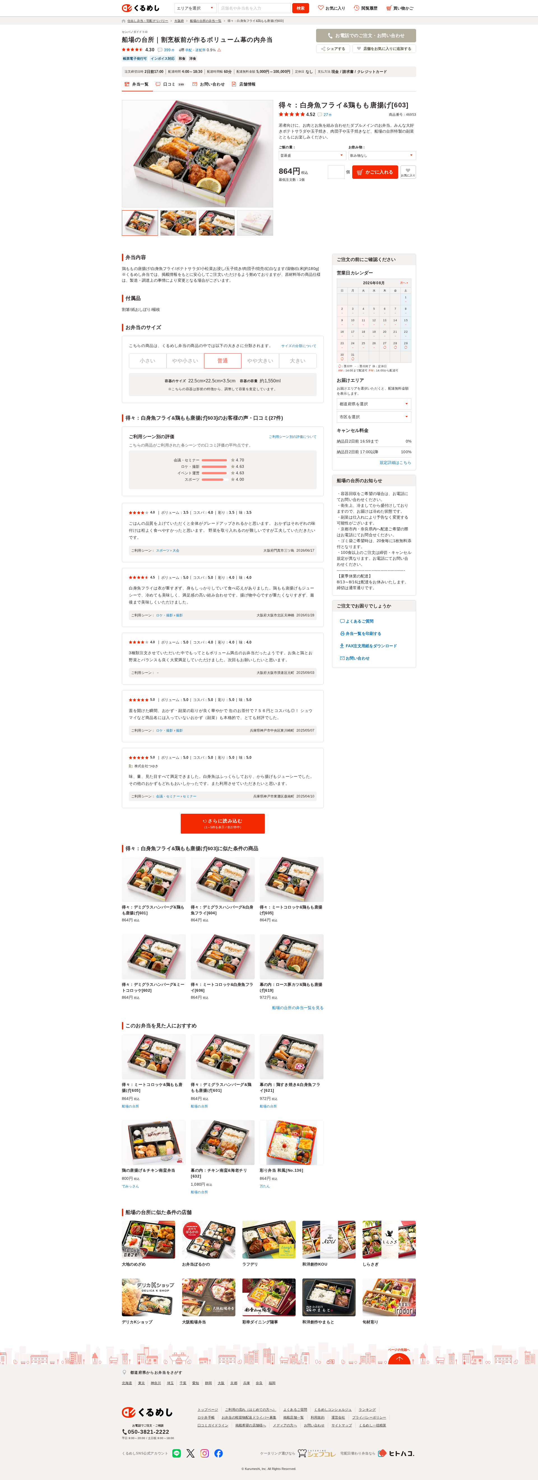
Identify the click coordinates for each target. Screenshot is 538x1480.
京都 (233, 1383)
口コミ (173, 84)
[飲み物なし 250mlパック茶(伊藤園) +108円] (382, 155)
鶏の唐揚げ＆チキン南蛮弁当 (148, 1170)
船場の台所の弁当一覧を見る (298, 1007)
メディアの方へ (285, 1425)
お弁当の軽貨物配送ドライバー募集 (249, 1417)
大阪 (221, 1383)
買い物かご (403, 8)
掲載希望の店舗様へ (250, 1425)
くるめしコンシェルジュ (333, 1410)
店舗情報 (247, 84)
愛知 (195, 1383)
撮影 (179, 615)
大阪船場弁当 (194, 1322)
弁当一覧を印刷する (363, 633)
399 (169, 50)
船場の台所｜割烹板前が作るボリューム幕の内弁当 (197, 39)
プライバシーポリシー (369, 1417)
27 (328, 114)
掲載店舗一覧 (293, 1417)
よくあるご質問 (360, 621)
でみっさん (130, 1186)
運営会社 (338, 1417)
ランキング (367, 1410)
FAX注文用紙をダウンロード (371, 646)
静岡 (208, 1383)
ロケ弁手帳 (206, 1417)
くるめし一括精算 (372, 1425)
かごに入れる (379, 172)
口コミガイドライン (213, 1425)
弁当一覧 (140, 84)
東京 (141, 1383)
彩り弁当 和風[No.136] (281, 1170)
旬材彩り (371, 1322)
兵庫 (246, 1383)
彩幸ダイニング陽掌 (260, 1322)
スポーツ (163, 550)
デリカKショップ (137, 1322)
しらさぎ (371, 1264)
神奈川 (156, 1383)
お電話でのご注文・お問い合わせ (370, 35)
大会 (176, 550)
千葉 (183, 1383)
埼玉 (170, 1383)
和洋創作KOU (314, 1264)
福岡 (272, 1383)
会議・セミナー (168, 796)
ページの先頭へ (399, 1349)
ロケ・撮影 (164, 615)
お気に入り (335, 8)
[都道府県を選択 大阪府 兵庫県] (374, 404)
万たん (265, 1186)
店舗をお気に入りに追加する (387, 49)
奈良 (259, 1383)
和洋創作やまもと (318, 1322)
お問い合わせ (212, 84)
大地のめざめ (134, 1264)
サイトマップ (341, 1425)
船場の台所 (130, 1106)
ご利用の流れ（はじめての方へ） (250, 1410)
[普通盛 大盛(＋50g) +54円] (312, 155)
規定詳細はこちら (396, 462)
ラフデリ (250, 1264)
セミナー (189, 796)
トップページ (208, 1410)
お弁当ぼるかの (196, 1264)
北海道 (127, 1383)
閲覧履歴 (369, 8)
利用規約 (317, 1417)
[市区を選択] (374, 417)
